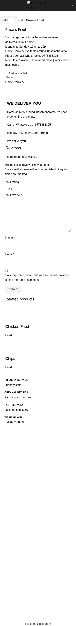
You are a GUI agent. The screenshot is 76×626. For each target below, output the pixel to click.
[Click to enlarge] (11, 21)
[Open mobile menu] (4, 5)
